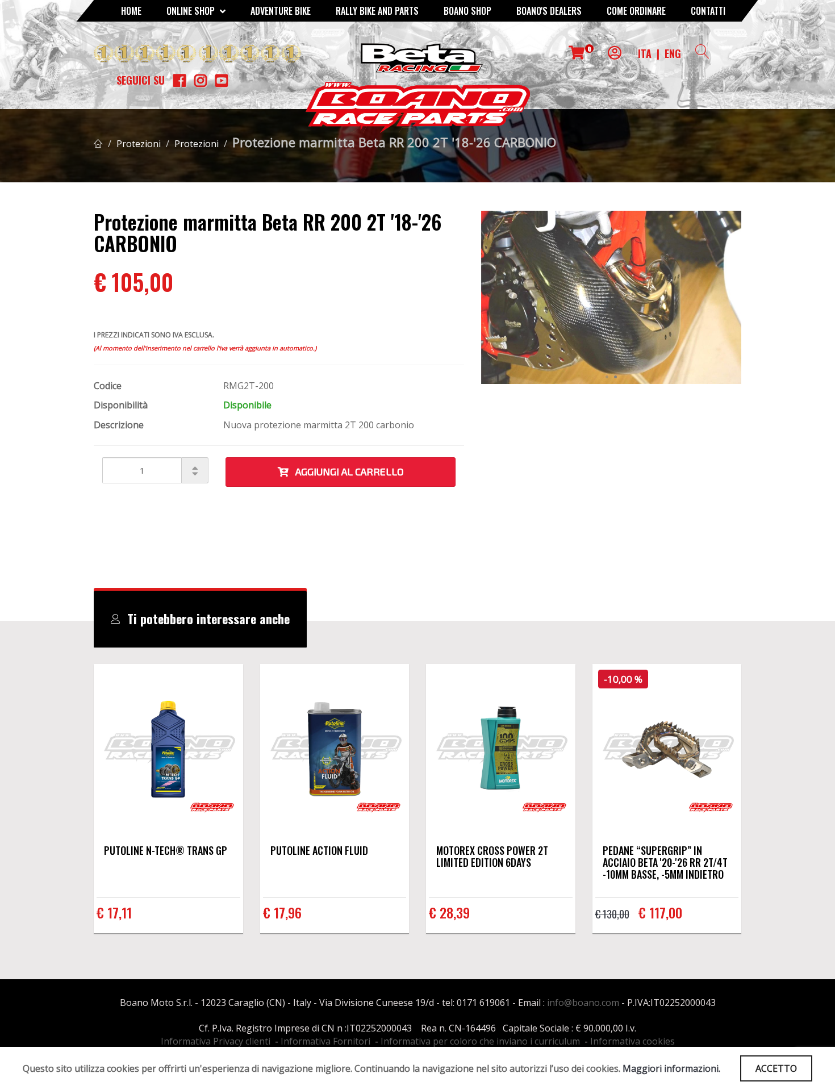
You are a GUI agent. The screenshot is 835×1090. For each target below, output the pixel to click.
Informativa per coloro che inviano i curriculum (480, 1041)
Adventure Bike (280, 11)
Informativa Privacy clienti (215, 1041)
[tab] (200, 619)
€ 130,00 (612, 914)
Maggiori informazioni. (671, 1068)
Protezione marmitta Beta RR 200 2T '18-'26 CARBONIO (394, 142)
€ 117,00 (660, 912)
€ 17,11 (114, 912)
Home (131, 11)
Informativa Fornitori (325, 1041)
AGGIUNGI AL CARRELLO (346, 471)
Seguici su (140, 80)
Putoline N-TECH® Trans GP (165, 850)
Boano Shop (467, 11)
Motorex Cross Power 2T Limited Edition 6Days (492, 856)
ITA (645, 53)
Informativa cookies (632, 1041)
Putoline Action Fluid (319, 850)
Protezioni (138, 143)
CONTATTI (708, 11)
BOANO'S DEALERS (549, 11)
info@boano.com (583, 1002)
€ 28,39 (449, 912)
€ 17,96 (282, 912)
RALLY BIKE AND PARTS (377, 11)
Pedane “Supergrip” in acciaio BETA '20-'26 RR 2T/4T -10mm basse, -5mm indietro (665, 862)
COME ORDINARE (636, 11)
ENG (673, 53)
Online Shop (191, 11)
